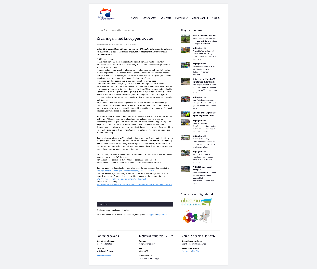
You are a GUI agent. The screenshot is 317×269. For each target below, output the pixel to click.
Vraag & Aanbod (200, 18)
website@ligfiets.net (105, 251)
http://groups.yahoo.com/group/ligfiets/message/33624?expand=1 (125, 171)
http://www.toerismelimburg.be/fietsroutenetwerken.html (121, 179)
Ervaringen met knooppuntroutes (120, 30)
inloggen (151, 215)
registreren (162, 215)
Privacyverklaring (104, 256)
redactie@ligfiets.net (105, 244)
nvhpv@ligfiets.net (147, 244)
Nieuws (100, 30)
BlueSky (195, 251)
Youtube (185, 251)
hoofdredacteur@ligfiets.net (194, 244)
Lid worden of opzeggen (149, 258)
